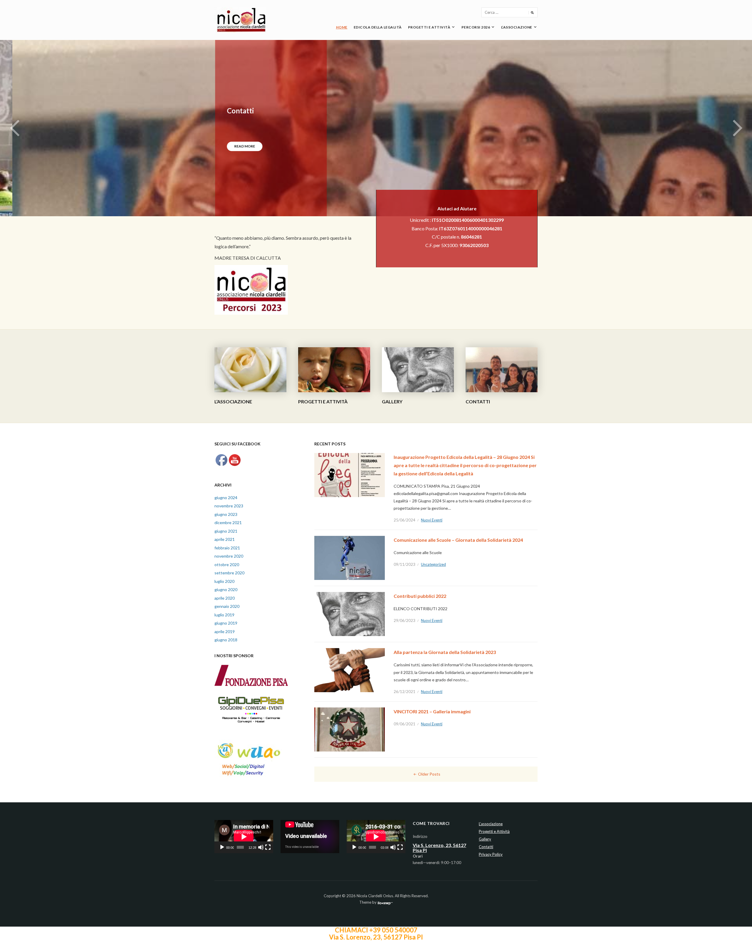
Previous (15, 128)
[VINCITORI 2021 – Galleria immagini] (349, 729)
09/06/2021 (404, 724)
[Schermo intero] (268, 847)
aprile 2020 (224, 598)
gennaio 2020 (226, 606)
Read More (232, 146)
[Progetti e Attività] (334, 369)
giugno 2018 (225, 639)
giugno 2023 (225, 514)
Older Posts (429, 773)
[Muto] (261, 847)
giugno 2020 (225, 589)
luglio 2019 (224, 614)
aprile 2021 (224, 539)
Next (737, 128)
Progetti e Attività (429, 27)
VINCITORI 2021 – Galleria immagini (432, 711)
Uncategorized (433, 564)
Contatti (227, 110)
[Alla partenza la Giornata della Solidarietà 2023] (349, 669)
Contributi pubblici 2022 (420, 596)
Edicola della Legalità (378, 27)
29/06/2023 (404, 620)
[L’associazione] (250, 369)
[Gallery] (418, 369)
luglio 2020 (224, 581)
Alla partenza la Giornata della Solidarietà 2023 (445, 652)
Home (342, 27)
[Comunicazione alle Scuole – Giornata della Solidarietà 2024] (349, 557)
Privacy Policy (491, 854)
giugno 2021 (225, 531)
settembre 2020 (229, 572)
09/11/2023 (404, 564)
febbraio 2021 (227, 547)
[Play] (222, 847)
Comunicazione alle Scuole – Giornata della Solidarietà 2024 (458, 540)
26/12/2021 (404, 691)
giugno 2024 (225, 497)
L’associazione (516, 27)
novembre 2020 (228, 555)
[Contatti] (502, 369)
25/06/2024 (404, 520)
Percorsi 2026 (475, 27)
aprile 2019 (224, 631)
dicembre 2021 (228, 522)
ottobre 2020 (226, 564)
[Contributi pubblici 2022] (349, 613)
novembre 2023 (228, 505)
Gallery (392, 401)
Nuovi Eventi (431, 520)
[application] (243, 836)
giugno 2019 (225, 622)
